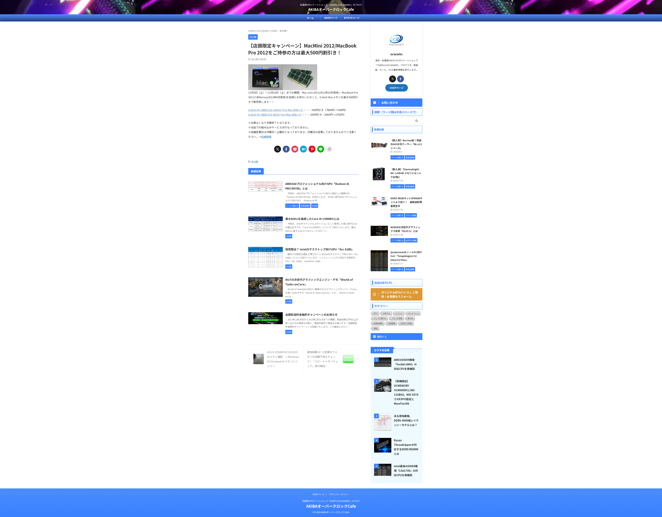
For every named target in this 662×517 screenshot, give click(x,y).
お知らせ (386, 313)
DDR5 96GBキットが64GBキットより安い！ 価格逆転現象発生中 (406, 202)
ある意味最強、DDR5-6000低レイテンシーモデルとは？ (406, 420)
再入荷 (410, 318)
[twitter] (277, 149)
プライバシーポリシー (339, 494)
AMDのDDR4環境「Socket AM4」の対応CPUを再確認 (405, 364)
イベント (399, 313)
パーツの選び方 (380, 318)
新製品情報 (378, 323)
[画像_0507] (300, 88)
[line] (320, 149)
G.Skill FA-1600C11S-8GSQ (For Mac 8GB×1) (274, 114)
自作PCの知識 (406, 323)
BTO (375, 313)
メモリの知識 (397, 318)
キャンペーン (413, 313)
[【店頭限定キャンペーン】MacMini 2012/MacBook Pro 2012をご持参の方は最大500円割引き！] (303, 149)
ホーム (310, 17)
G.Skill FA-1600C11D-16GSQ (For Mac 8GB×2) (275, 110)
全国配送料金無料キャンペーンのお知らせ (311, 314)
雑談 (375, 328)
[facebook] (286, 149)
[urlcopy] (329, 149)
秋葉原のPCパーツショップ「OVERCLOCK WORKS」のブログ (331, 500)
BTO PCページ (351, 17)
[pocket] (294, 149)
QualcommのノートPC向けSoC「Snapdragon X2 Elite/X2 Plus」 (406, 256)
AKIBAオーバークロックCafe (331, 9)
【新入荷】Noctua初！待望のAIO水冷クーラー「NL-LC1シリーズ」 (406, 144)
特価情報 (391, 323)
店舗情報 (266, 136)
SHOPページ (331, 17)
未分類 (254, 161)
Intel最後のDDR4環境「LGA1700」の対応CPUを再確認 (406, 470)
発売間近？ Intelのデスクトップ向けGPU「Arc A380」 (319, 249)
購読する (382, 336)
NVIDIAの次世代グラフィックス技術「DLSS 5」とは (405, 229)
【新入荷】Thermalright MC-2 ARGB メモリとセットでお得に (405, 173)
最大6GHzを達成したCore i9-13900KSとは (312, 219)
